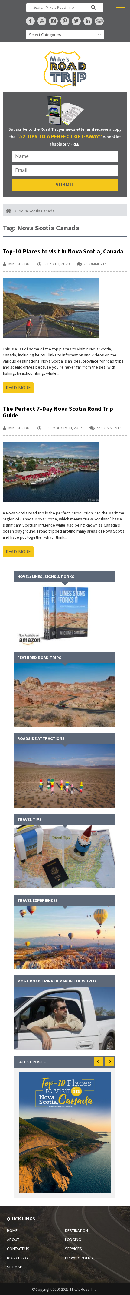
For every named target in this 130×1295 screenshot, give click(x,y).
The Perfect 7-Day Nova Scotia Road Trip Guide (58, 412)
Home (12, 1230)
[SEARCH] (93, 7)
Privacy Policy (79, 1257)
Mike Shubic (19, 263)
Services (73, 1248)
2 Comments (94, 263)
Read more (18, 387)
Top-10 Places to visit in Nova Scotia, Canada (63, 251)
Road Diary (17, 1257)
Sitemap (14, 1267)
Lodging (73, 1239)
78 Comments (108, 427)
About (13, 1239)
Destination (76, 1230)
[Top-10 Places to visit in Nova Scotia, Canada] (51, 280)
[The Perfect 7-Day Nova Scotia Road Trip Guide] (51, 444)
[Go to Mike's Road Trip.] (8, 211)
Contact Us (18, 1248)
